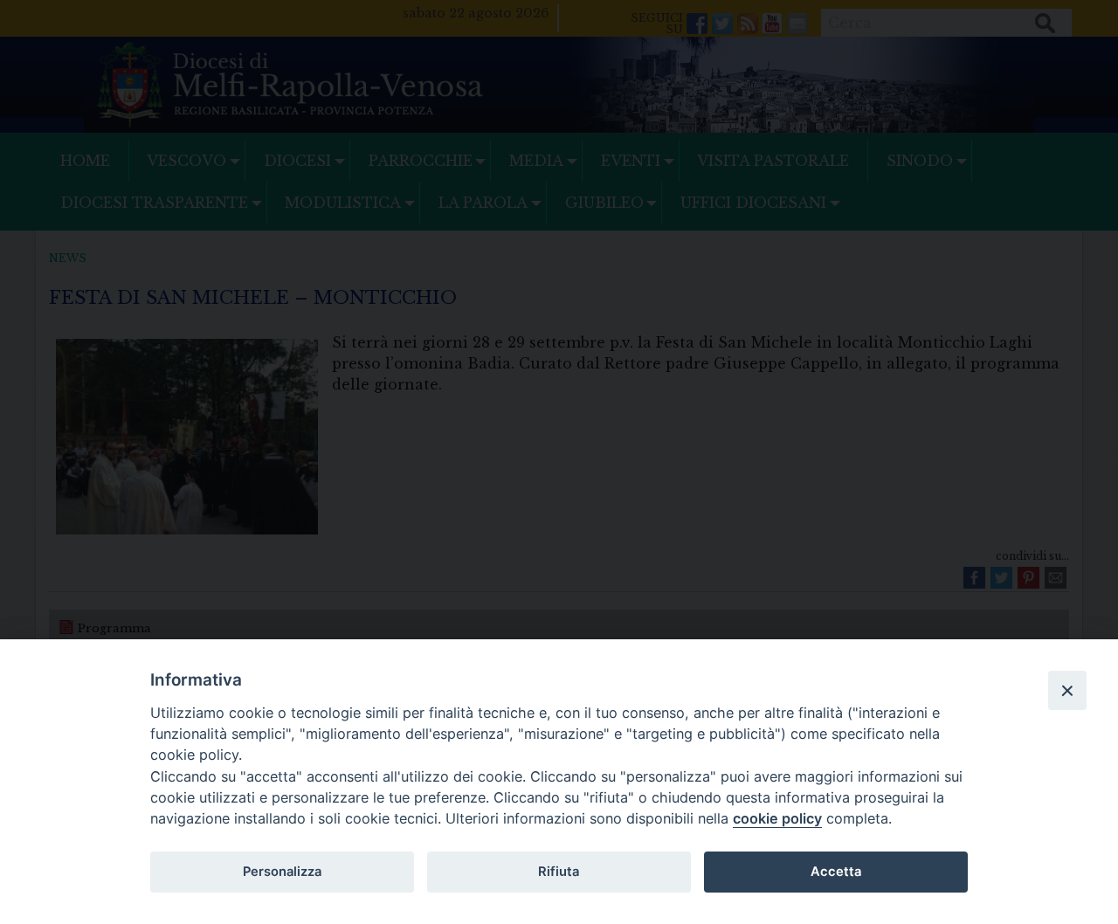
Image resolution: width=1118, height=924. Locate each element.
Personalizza (282, 871)
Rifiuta (558, 871)
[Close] (1067, 690)
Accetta (836, 871)
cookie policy (777, 818)
